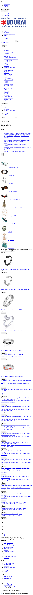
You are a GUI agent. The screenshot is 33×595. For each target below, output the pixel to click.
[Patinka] (6, 333)
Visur (5, 31)
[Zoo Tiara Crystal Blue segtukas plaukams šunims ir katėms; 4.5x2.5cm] (16, 382)
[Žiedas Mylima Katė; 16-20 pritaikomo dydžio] (8, 328)
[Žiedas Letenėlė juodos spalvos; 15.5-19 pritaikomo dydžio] (8, 268)
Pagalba (2, 554)
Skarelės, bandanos (8, 85)
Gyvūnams (6, 64)
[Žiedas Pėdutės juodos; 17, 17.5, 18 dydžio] (8, 349)
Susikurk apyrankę (8, 52)
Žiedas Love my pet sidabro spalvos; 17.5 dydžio (12, 310)
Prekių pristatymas (8, 543)
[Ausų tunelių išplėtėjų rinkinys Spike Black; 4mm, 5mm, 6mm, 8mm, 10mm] (16, 452)
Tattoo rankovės (7, 87)
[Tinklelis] (1, 252)
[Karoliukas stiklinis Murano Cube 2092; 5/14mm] (13, 508)
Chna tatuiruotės (8, 78)
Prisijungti (6, 13)
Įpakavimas (6, 66)
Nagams (6, 81)
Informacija (3, 540)
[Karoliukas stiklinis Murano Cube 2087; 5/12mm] (13, 502)
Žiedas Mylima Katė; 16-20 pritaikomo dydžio (12, 330)
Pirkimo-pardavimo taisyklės (10, 545)
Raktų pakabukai (8, 75)
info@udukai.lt (7, 578)
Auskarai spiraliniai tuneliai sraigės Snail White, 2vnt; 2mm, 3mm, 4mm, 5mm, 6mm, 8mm (15, 437)
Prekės (2, 560)
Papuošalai (6, 32)
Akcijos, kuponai (8, 96)
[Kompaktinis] (4, 252)
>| (4, 535)
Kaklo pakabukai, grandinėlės (11, 59)
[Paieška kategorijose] (1, 105)
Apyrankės (6, 53)
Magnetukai (6, 91)
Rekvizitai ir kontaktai (9, 551)
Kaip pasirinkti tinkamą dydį (10, 556)
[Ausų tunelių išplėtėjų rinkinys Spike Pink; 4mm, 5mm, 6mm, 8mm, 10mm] (16, 486)
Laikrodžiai (6, 73)
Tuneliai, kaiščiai (8, 56)
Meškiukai (6, 92)
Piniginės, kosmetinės (9, 74)
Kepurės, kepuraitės (8, 84)
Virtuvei (6, 93)
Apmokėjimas (7, 4)
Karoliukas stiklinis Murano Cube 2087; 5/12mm (12, 503)
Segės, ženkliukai (8, 61)
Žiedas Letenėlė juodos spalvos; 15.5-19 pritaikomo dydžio (15, 269)
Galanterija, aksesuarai (9, 34)
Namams (6, 38)
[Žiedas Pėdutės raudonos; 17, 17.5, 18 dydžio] (8, 375)
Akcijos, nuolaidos (8, 98)
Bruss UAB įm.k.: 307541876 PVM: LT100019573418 (10, 585)
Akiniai (5, 68)
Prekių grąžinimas (8, 548)
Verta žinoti (6, 6)
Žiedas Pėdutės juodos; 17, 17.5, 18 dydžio (11, 350)
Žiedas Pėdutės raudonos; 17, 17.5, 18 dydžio (12, 376)
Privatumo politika (8, 547)
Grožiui (5, 35)
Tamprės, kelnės (8, 88)
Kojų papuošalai (8, 60)
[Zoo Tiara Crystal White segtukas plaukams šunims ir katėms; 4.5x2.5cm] (16, 390)
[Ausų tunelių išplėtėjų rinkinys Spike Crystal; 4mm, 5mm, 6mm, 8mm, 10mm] (16, 469)
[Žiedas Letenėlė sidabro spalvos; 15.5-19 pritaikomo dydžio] (8, 288)
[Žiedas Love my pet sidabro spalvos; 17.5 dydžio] (8, 308)
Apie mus (6, 550)
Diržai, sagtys (7, 71)
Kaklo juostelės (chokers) (10, 57)
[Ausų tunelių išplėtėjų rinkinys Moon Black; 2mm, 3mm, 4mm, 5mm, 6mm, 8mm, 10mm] (16, 443)
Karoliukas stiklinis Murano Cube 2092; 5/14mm (12, 509)
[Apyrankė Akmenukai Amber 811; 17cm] (11, 514)
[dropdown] (1, 1)
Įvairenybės (6, 95)
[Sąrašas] (2, 252)
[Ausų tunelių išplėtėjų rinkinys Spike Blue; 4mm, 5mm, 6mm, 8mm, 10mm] (16, 460)
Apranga (6, 36)
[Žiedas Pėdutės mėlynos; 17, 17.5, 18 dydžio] (12, 354)
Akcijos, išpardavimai (9, 563)
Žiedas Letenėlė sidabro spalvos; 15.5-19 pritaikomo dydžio (15, 289)
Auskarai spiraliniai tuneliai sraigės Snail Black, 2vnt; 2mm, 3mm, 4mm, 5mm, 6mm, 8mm (15, 401)
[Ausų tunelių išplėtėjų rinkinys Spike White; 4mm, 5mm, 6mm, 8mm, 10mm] (16, 495)
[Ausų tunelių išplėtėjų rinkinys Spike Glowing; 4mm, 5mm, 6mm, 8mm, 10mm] (16, 478)
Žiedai (5, 63)
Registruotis (6, 15)
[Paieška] (17, 41)
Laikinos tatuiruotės (8, 80)
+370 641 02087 (5, 42)
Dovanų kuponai (8, 99)
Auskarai (6, 54)
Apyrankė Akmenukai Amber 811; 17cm (10, 515)
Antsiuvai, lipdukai (8, 70)
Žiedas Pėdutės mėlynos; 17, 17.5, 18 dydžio (11, 356)
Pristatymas (6, 5)
